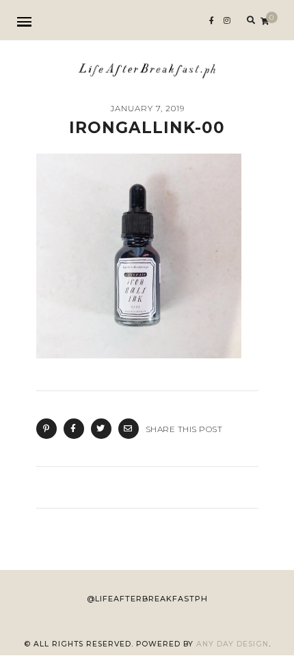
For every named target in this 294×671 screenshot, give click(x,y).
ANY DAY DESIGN (232, 644)
